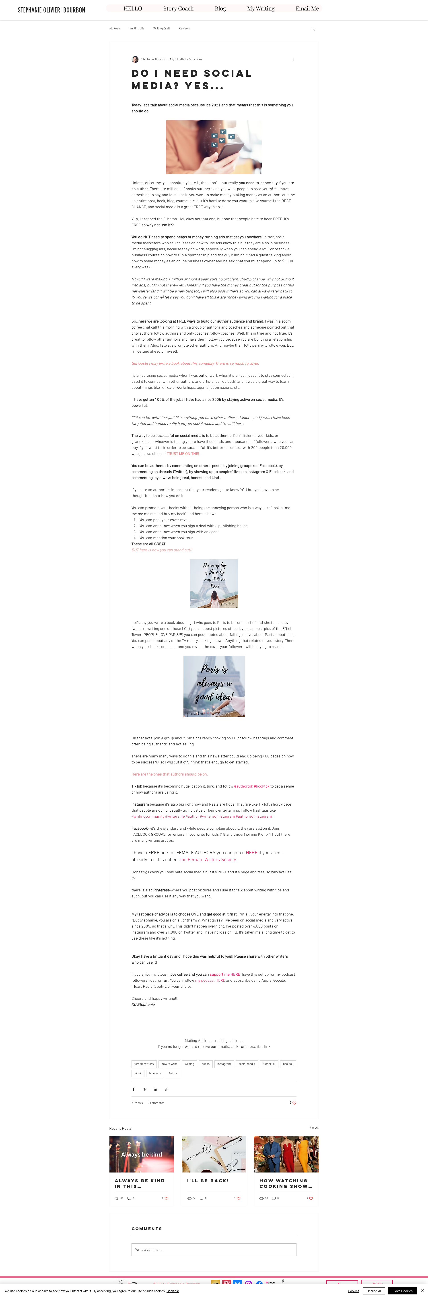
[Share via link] (166, 1089)
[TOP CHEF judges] (286, 1154)
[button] (313, 29)
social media (247, 1064)
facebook (155, 1073)
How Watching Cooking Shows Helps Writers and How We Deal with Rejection (285, 1183)
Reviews (184, 29)
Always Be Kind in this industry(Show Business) (140, 1183)
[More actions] (293, 59)
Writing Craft (161, 29)
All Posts (115, 29)
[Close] (422, 1290)
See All (314, 1128)
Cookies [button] (353, 1291)
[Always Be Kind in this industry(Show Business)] (141, 1154)
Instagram (224, 1064)
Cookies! (173, 1291)
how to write (169, 1064)
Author (173, 1073)
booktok (288, 1064)
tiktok (138, 1073)
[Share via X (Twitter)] (144, 1089)
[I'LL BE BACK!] (214, 1154)
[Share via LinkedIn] (155, 1089)
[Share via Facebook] (134, 1089)
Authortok (269, 1064)
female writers (144, 1064)
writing (189, 1064)
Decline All (374, 1291)
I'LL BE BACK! (208, 1180)
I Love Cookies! (403, 1291)
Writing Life (137, 29)
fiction (206, 1064)
